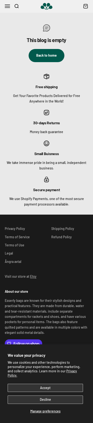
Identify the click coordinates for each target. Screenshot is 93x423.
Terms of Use (14, 245)
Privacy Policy (15, 229)
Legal (9, 253)
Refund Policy (61, 237)
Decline (45, 399)
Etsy (33, 276)
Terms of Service (17, 237)
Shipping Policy (62, 229)
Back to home (46, 55)
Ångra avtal (13, 262)
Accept (45, 388)
